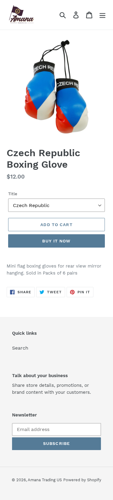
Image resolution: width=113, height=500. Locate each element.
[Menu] (102, 15)
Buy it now (56, 240)
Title (12, 193)
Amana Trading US (45, 480)
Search (20, 348)
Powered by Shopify (82, 480)
